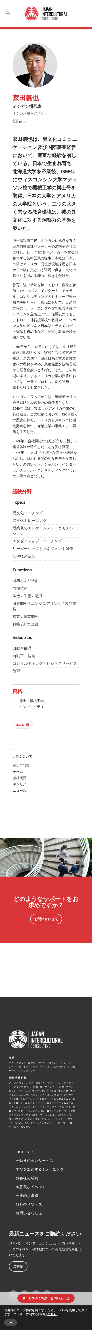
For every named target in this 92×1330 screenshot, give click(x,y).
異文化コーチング (28, 513)
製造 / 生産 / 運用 (27, 596)
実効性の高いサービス (35, 1160)
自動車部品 (22, 648)
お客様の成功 (27, 1178)
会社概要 (19, 778)
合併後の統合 (24, 556)
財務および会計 (26, 580)
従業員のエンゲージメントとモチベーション (45, 531)
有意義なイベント (31, 1187)
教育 (16, 671)
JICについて (23, 756)
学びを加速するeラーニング (40, 1169)
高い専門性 (21, 765)
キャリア (19, 784)
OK (11, 1322)
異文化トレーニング (30, 520)
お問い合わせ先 (46, 919)
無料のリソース (29, 1204)
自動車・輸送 (24, 656)
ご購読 (18, 1266)
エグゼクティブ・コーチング (37, 541)
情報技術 (20, 588)
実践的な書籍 (27, 1195)
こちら (51, 1314)
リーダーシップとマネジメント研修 (43, 548)
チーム (18, 772)
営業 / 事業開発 (26, 616)
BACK (20, 724)
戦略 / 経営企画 (26, 624)
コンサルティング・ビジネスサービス (45, 663)
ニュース (19, 791)
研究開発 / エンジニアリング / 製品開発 (44, 606)
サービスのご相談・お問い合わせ (46, 1298)
